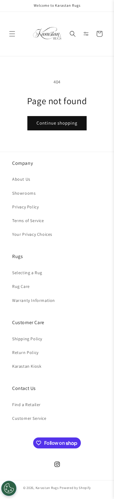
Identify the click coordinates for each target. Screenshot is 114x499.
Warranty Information (33, 300)
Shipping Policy (27, 339)
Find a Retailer (26, 404)
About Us (21, 179)
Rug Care (21, 286)
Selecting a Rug (27, 272)
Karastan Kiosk (26, 366)
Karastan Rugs (47, 488)
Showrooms (24, 193)
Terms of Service (28, 220)
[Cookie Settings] (8, 488)
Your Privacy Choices (32, 234)
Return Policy (25, 352)
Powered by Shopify (75, 488)
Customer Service (29, 418)
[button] (12, 34)
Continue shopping (57, 123)
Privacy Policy (25, 207)
